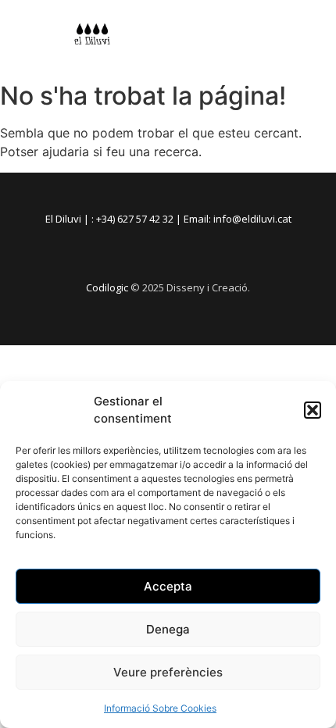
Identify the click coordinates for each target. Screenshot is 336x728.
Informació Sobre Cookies (160, 708)
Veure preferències (168, 672)
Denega (168, 629)
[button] (312, 410)
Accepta (168, 586)
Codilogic (107, 287)
